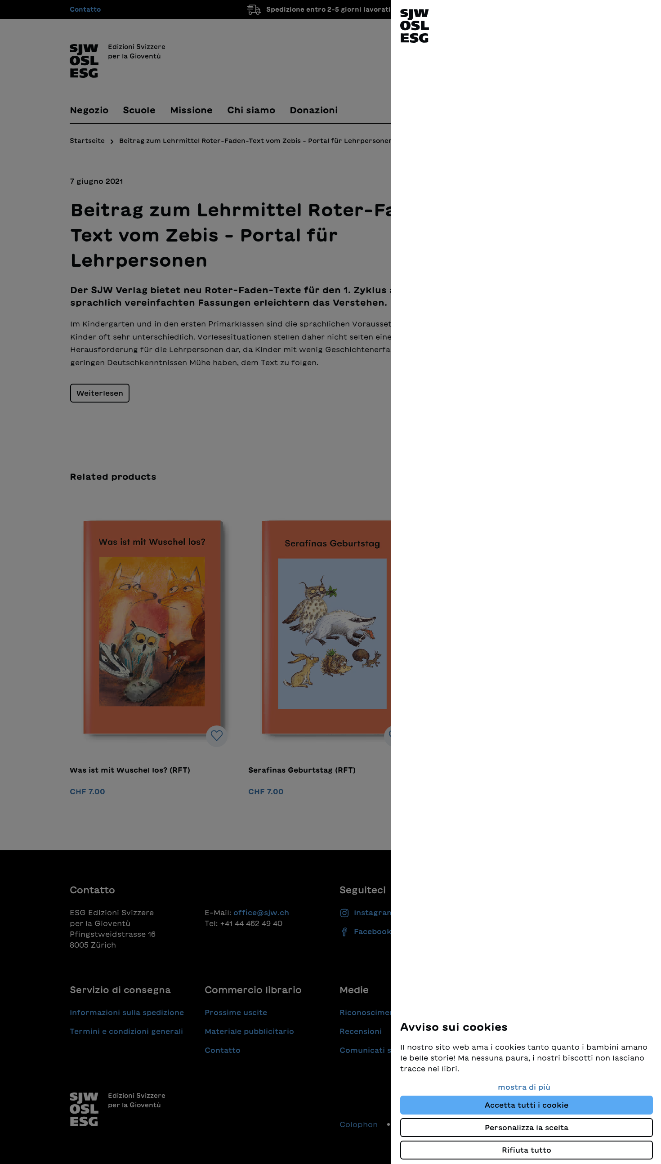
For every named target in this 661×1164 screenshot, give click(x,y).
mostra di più (524, 1087)
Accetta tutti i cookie (526, 1105)
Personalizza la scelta (526, 1127)
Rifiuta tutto (526, 1150)
